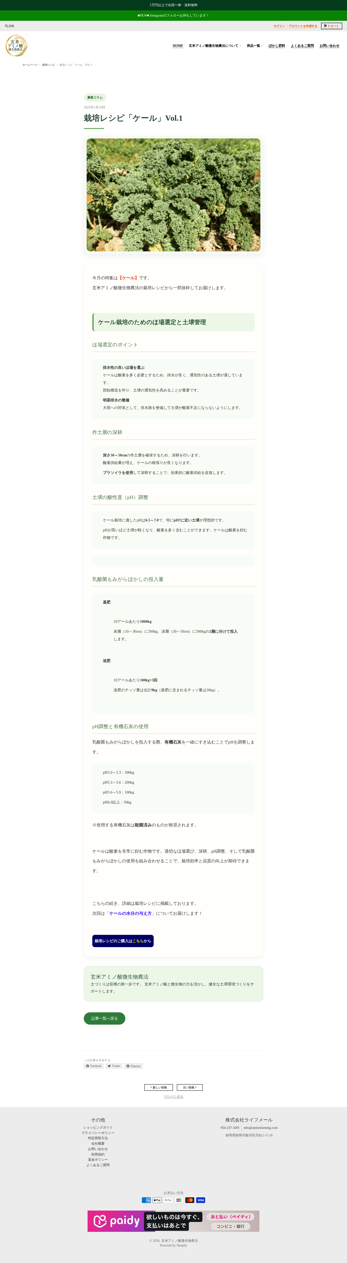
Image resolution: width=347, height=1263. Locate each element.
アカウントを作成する (303, 26)
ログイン (279, 26)
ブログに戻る (173, 1097)
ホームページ (30, 64)
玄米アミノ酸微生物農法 (179, 1240)
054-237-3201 (230, 1128)
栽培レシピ (48, 64)
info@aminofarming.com (261, 1128)
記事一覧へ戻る (104, 1018)
